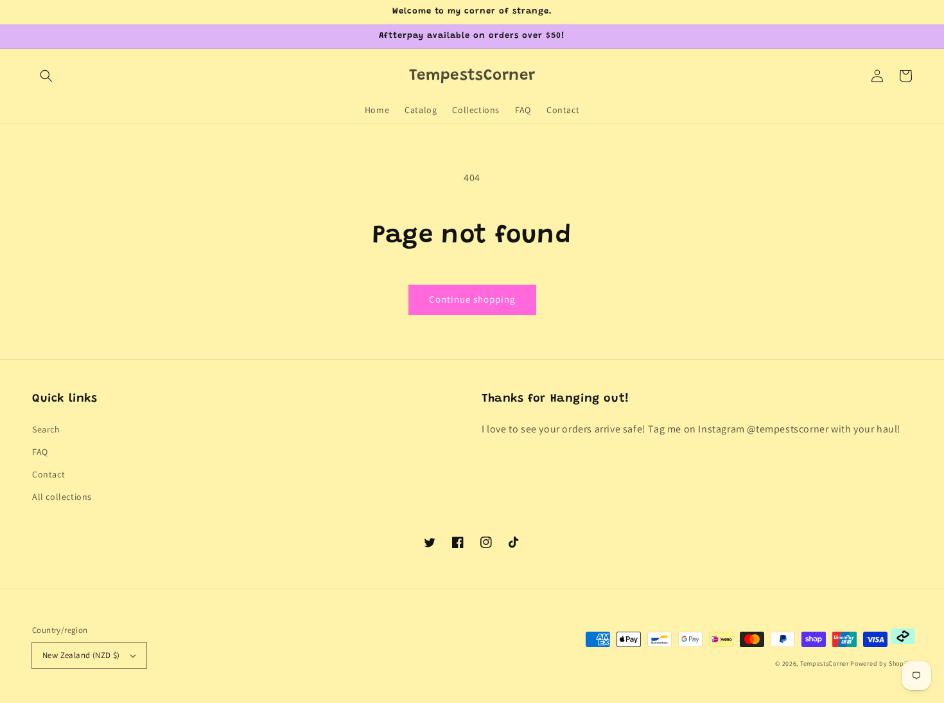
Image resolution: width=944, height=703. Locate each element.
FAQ (40, 452)
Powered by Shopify (881, 663)
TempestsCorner (824, 663)
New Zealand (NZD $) (81, 655)
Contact (48, 474)
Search (46, 429)
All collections (62, 497)
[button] (46, 76)
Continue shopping (472, 299)
